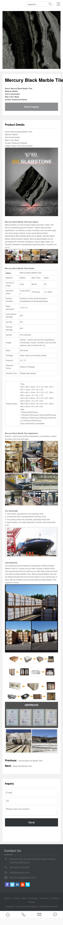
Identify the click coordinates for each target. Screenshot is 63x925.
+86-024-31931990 (19, 867)
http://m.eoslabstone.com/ (22, 877)
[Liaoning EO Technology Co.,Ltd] (6, 4)
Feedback (55, 898)
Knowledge (33, 898)
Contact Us (44, 898)
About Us (8, 898)
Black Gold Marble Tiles (22, 766)
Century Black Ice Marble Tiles (30, 760)
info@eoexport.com (19, 872)
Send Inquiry (31, 106)
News (24, 898)
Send (31, 822)
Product (17, 898)
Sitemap (31, 902)
